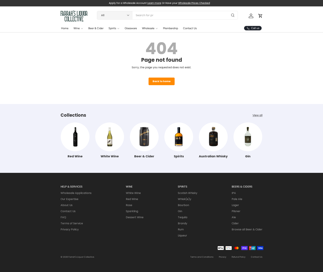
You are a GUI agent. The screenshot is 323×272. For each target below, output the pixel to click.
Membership (170, 28)
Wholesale (148, 28)
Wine (77, 28)
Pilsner (236, 211)
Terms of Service (72, 223)
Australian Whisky (213, 156)
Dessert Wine (134, 217)
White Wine (110, 156)
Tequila (182, 217)
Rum (181, 229)
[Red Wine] (75, 136)
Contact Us (190, 28)
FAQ (63, 217)
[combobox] (167, 15)
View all (257, 115)
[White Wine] (109, 136)
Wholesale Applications (76, 193)
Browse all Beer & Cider (247, 229)
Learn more (154, 3)
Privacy (222, 256)
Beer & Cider (95, 28)
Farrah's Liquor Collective (81, 256)
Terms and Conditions (201, 256)
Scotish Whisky (187, 193)
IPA (234, 193)
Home (64, 28)
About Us (67, 205)
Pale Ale (237, 199)
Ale (234, 217)
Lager (235, 205)
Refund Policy (238, 256)
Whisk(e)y (184, 199)
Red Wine (75, 156)
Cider (235, 223)
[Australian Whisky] (213, 136)
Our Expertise (69, 199)
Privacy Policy (70, 229)
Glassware (131, 28)
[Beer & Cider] (144, 136)
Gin (247, 156)
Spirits (112, 28)
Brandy (182, 223)
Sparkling (132, 211)
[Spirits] (178, 136)
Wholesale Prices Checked (194, 3)
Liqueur (182, 235)
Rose (129, 205)
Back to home (162, 81)
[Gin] (248, 136)
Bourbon (183, 205)
